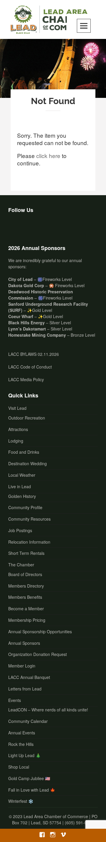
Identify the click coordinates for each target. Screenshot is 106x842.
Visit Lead (17, 408)
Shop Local (18, 767)
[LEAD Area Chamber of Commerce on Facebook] (15, 227)
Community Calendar (28, 721)
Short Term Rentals (26, 553)
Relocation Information (29, 542)
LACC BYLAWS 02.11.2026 (33, 354)
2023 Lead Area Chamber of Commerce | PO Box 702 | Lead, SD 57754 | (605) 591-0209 (54, 819)
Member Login (21, 666)
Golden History (22, 496)
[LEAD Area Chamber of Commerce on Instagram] (30, 227)
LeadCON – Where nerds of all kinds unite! (48, 710)
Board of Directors (25, 574)
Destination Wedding (27, 463)
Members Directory (26, 586)
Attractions (18, 429)
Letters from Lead (25, 689)
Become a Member (26, 608)
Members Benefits (25, 597)
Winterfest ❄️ (20, 801)
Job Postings (20, 530)
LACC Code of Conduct (30, 367)
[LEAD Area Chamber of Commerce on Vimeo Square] (46, 227)
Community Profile (25, 507)
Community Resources (29, 519)
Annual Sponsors (24, 643)
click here (48, 155)
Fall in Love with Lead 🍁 (31, 790)
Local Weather (21, 475)
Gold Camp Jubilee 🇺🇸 (29, 778)
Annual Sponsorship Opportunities (40, 631)
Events (14, 700)
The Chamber (21, 565)
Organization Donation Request (37, 654)
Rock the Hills (21, 744)
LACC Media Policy (26, 379)
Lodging (15, 441)
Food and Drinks (23, 452)
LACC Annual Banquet (29, 677)
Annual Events (21, 733)
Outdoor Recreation (26, 418)
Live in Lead (19, 486)
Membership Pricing (26, 620)
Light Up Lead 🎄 (24, 755)
